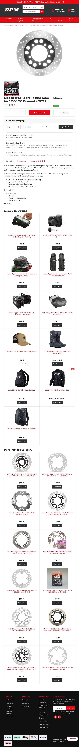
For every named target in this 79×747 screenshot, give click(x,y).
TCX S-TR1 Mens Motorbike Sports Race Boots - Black (57, 352)
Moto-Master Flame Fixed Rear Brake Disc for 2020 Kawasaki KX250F (57, 668)
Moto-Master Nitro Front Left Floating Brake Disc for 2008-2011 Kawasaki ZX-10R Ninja (22, 475)
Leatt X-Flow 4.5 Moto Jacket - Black (57, 390)
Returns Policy (43, 724)
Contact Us (70, 20)
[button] (58, 10)
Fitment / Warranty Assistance (9, 714)
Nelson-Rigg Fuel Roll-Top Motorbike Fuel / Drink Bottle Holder (57, 275)
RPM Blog (25, 706)
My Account (10, 700)
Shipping (41, 718)
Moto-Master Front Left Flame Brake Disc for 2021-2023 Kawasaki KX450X (57, 514)
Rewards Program (20, 20)
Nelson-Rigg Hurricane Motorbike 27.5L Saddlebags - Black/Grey (22, 313)
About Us (25, 700)
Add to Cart (40, 112)
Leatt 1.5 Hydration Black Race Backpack (21, 390)
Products (9, 19)
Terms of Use (43, 727)
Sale (50, 19)
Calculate (66, 127)
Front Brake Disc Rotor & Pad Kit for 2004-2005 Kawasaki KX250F (57, 552)
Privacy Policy (43, 721)
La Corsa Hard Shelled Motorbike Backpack (21, 429)
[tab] (9, 161)
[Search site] (42, 7)
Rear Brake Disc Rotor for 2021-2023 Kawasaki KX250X (21, 514)
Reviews (32, 161)
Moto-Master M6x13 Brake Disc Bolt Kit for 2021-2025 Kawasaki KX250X (57, 591)
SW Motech (59, 20)
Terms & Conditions (42, 701)
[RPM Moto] (11, 10)
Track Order (10, 703)
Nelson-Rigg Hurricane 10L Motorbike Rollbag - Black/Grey (57, 313)
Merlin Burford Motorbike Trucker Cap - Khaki (22, 351)
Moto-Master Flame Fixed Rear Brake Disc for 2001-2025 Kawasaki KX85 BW (57, 475)
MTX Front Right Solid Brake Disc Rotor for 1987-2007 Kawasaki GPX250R (21, 552)
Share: (7, 105)
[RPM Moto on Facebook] (55, 717)
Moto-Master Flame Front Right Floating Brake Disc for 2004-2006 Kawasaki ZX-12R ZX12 (21, 669)
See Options (57, 364)
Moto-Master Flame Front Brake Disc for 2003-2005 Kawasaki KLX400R (21, 630)
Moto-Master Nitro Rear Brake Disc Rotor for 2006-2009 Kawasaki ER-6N (22, 591)
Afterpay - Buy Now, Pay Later (43, 707)
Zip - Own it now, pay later (43, 714)
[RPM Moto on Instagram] (59, 717)
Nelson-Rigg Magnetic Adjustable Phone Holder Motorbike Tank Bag (21, 236)
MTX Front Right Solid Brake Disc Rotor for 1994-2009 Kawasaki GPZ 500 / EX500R (57, 630)
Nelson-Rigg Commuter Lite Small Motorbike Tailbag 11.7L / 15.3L (22, 275)
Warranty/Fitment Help (37, 20)
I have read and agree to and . (63, 712)
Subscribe (70, 708)
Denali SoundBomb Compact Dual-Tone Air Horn (57, 236)
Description (9, 161)
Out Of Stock (21, 364)
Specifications (21, 161)
